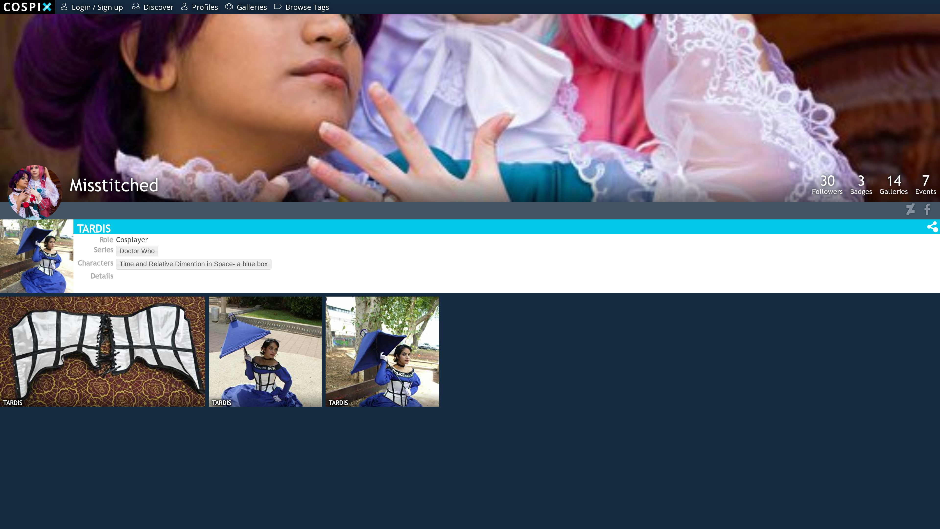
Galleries (894, 184)
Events (925, 184)
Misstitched (114, 185)
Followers (827, 184)
